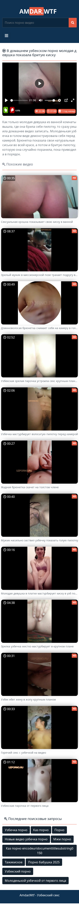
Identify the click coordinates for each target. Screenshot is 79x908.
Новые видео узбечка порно (26, 839)
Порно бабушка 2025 (44, 862)
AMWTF (38, 11)
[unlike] (12, 110)
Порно (59, 830)
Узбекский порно (18, 871)
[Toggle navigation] (6, 36)
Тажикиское (13, 862)
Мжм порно (62, 839)
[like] (5, 110)
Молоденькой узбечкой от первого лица (35, 880)
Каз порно (41, 830)
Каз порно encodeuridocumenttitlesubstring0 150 (39, 850)
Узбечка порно (16, 830)
